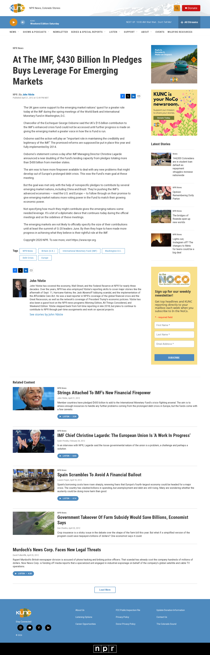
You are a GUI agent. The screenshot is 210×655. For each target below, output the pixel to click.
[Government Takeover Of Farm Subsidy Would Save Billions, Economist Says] (33, 523)
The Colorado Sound (166, 624)
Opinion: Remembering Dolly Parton (183, 195)
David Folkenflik (19, 555)
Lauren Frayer (63, 480)
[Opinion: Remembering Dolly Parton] (161, 193)
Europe (45, 258)
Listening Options (83, 617)
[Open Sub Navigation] (18, 32)
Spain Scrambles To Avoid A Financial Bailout (99, 474)
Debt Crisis (28, 258)
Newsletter (60, 32)
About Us (79, 610)
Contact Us (162, 617)
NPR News (18, 48)
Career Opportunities (85, 624)
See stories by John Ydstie (46, 314)
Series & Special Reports (87, 32)
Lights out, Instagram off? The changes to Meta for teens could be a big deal (183, 246)
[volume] (22, 22)
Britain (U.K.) (48, 251)
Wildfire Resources (180, 32)
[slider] (27, 22)
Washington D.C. (113, 251)
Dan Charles (62, 528)
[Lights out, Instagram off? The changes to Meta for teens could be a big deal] (161, 240)
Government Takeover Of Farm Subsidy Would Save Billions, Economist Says (122, 520)
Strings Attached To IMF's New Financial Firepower (104, 392)
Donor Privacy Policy (125, 624)
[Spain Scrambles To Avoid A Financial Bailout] (33, 480)
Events (160, 32)
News (175, 154)
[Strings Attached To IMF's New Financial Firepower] (33, 398)
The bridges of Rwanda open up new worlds (181, 219)
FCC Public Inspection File (128, 610)
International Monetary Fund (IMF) (80, 251)
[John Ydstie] (20, 288)
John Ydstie (28, 94)
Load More (105, 589)
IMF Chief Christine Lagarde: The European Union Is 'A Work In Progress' (123, 435)
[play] (13, 22)
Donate (192, 8)
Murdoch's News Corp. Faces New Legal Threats (57, 549)
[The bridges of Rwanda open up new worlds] (161, 216)
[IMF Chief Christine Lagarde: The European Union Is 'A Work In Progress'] (33, 441)
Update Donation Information (171, 610)
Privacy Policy (122, 617)
